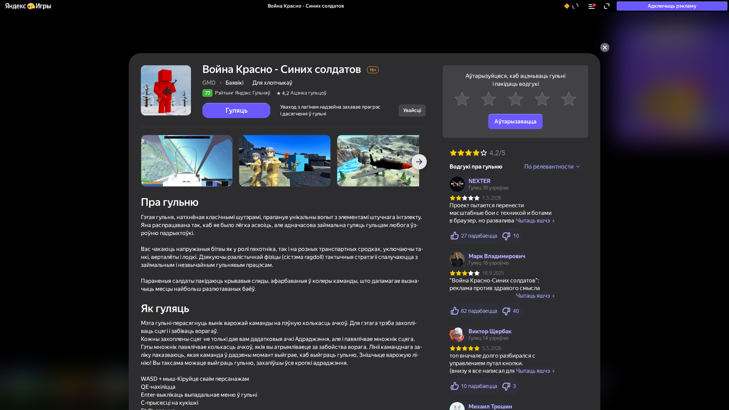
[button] (27, 6)
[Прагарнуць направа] (419, 161)
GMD (209, 82)
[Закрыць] (604, 47)
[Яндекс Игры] (27, 6)
